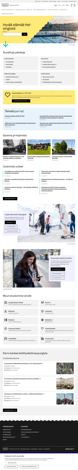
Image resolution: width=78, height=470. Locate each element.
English (63, 5)
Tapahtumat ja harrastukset (12, 231)
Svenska (59, 5)
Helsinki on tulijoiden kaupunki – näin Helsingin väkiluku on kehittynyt (13, 157)
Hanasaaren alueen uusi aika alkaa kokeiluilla (62, 157)
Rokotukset (9, 67)
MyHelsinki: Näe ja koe (12, 77)
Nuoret (48, 302)
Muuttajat (11, 320)
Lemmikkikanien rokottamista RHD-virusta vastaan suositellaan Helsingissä (19, 172)
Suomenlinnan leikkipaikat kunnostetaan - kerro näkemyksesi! (23, 363)
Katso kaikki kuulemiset (10, 410)
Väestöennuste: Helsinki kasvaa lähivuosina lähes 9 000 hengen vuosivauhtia (56, 124)
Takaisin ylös (69, 449)
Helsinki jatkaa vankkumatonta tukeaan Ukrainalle (38, 157)
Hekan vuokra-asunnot (48, 77)
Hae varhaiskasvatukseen (49, 67)
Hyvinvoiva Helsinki (14, 328)
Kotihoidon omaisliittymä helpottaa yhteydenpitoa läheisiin (19, 180)
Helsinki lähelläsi (50, 328)
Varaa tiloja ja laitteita (11, 226)
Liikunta (8, 79)
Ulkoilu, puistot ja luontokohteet (14, 82)
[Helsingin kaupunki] (5, 449)
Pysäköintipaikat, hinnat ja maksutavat (52, 82)
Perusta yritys (49, 338)
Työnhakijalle (12, 338)
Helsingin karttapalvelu (58, 273)
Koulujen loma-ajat (47, 61)
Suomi (55, 5)
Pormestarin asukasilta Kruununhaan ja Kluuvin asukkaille (22, 379)
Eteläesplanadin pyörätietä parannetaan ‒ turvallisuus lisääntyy (57, 180)
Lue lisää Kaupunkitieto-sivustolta (21, 100)
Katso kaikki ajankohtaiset (10, 198)
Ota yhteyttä (46, 79)
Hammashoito (9, 64)
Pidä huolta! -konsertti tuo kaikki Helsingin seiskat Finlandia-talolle (55, 172)
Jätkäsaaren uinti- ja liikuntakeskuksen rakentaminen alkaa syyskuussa (20, 124)
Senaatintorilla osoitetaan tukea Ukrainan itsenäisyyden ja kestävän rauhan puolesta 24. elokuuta (56, 117)
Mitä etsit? (5, 31)
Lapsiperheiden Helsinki (15, 302)
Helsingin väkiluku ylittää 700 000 (14, 116)
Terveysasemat (10, 61)
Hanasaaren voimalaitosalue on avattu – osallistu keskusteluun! (24, 394)
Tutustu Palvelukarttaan (58, 269)
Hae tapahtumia (11, 222)
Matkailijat (49, 320)
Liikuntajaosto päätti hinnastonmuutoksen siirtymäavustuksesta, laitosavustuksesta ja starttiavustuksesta (54, 189)
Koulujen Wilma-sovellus (50, 64)
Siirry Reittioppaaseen (58, 277)
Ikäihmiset (11, 311)
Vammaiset (48, 311)
